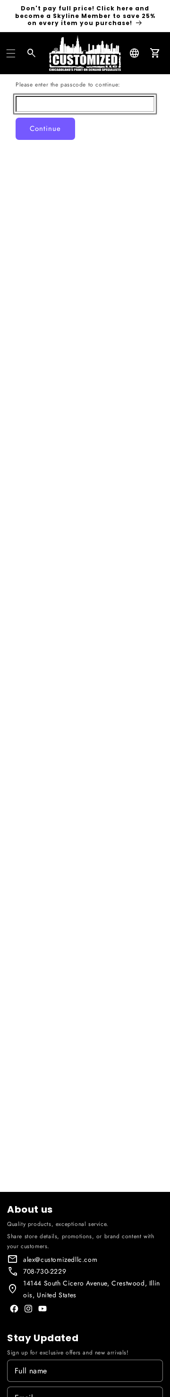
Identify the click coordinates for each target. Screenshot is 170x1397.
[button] (10, 53)
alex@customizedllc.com (60, 1259)
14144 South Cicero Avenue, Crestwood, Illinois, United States (91, 1289)
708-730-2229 (44, 1271)
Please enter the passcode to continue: (68, 84)
